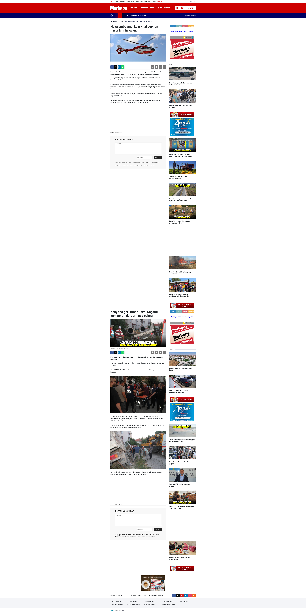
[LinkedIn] (119, 67)
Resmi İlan (134, 8)
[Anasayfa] (111, 1)
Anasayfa (114, 21)
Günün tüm (190, 15)
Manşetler (122, 1)
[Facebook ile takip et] (174, 595)
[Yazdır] (152, 67)
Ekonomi (167, 8)
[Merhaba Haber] (118, 8)
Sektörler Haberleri (150, 604)
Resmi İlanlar (160, 1)
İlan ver (153, 1)
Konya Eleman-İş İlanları (168, 604)
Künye (139, 595)
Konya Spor (144, 8)
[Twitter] (115, 67)
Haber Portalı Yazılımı (118, 610)
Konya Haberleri (116, 601)
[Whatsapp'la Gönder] (122, 67)
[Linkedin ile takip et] (186, 595)
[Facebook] (112, 67)
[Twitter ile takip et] (178, 595)
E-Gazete (116, 1)
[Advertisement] (138, 117)
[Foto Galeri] (195, 1)
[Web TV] (191, 1)
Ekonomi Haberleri (167, 601)
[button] (156, 67)
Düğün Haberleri (149, 601)
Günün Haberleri (130, 1)
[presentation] (116, 15)
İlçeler (159, 8)
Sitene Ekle (160, 595)
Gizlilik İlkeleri (152, 595)
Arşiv (137, 1)
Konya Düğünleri (133, 601)
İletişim (145, 595)
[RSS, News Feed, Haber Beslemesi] (194, 595)
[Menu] (177, 8)
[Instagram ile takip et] (190, 595)
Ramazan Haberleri (117, 604)
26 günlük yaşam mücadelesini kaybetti (142, 15)
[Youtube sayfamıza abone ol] (182, 595)
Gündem (152, 8)
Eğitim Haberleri (183, 601)
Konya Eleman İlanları (145, 1)
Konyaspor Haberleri (134, 604)
